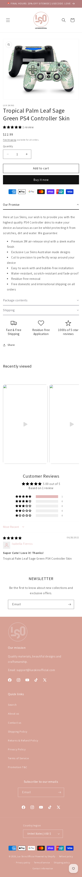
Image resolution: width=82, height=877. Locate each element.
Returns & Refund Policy (23, 740)
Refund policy (66, 856)
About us (13, 713)
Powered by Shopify (45, 856)
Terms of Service (18, 758)
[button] (8, 20)
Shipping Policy (17, 731)
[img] (12, 538)
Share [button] (11, 345)
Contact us (14, 722)
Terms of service (42, 862)
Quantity (8, 146)
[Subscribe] (69, 604)
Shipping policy (62, 862)
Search (12, 704)
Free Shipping (9, 140)
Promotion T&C (17, 767)
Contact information (43, 868)
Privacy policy (23, 862)
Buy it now (41, 180)
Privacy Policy (16, 749)
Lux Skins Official (26, 856)
